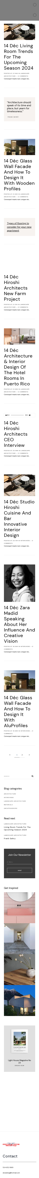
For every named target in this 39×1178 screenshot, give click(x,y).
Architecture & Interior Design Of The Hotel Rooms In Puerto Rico (18, 370)
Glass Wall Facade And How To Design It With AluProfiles (18, 712)
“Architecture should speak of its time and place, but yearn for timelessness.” (19, 107)
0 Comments (23, 76)
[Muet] (30, 415)
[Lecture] (6, 415)
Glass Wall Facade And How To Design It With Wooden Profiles (19, 175)
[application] (19, 415)
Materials (8, 805)
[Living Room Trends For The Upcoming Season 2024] (19, 32)
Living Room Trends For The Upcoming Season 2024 (18, 57)
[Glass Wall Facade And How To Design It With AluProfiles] (19, 681)
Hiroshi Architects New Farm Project (16, 290)
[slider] (33, 415)
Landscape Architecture (15, 801)
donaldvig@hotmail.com (11, 1173)
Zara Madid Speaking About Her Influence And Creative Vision (19, 624)
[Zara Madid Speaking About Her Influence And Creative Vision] (19, 583)
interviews (25, 540)
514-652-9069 (8, 1167)
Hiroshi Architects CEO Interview (16, 436)
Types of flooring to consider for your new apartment (19, 227)
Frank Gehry (10, 838)
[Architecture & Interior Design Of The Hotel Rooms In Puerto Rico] (19, 336)
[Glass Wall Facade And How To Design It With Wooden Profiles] (19, 147)
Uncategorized (10, 808)
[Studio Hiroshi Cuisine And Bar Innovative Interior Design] (19, 485)
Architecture (10, 794)
